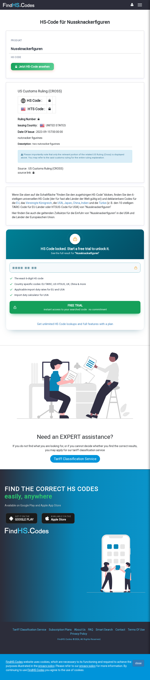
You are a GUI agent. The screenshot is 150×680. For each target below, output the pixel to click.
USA (60, 202)
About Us (80, 629)
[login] (132, 4)
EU (18, 202)
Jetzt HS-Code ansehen (34, 66)
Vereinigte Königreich (39, 202)
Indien (85, 202)
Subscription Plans (60, 629)
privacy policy (46, 666)
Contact (120, 629)
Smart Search (104, 629)
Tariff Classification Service (75, 459)
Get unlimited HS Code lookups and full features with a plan (75, 324)
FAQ (90, 629)
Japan (68, 202)
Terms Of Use (136, 629)
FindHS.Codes (14, 661)
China (76, 202)
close (138, 663)
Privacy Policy (78, 633)
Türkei (102, 202)
